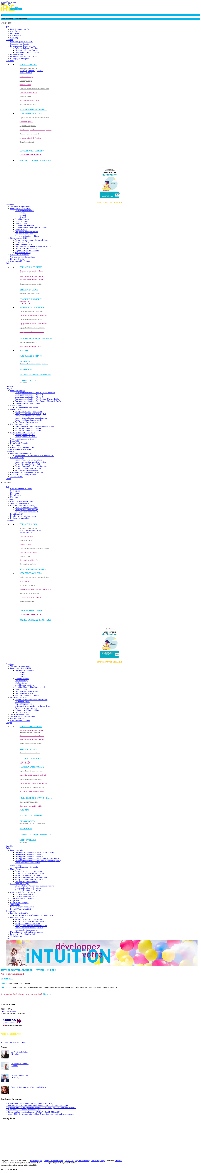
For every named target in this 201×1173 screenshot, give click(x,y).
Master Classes (15, 409)
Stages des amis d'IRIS (31, 114)
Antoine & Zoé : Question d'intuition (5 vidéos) (28, 1087)
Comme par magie (26, 81)
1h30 (21, 303)
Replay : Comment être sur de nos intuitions (31, 418)
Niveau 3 (40, 71)
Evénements (10, 451)
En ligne (9, 263)
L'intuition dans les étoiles (28, 93)
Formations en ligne (17, 391)
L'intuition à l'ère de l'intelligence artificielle (34, 89)
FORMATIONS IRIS (28, 65)
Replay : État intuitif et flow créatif (31, 319)
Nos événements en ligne (19, 424)
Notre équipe (15, 31)
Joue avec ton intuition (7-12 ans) (27, 236)
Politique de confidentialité (53, 1161)
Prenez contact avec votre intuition (27, 403)
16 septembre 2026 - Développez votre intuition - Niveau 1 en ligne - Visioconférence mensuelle (41, 1108)
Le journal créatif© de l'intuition (30, 138)
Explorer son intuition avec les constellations (34, 118)
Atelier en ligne (16, 405)
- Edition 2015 (24, 342)
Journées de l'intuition (36, 338)
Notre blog (14, 38)
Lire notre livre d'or (31, 155)
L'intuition (9, 40)
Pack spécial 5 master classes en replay (32, 332)
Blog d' (24, 350)
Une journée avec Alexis (27, 104)
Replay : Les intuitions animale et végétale (33, 315)
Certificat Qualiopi (98, 1161)
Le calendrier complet (32, 151)
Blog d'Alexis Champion (31, 356)
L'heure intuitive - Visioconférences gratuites (26, 472)
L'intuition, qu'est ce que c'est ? (21, 42)
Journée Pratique (26, 73)
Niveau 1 (23, 71)
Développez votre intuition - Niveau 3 (29, 397)
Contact (8, 479)
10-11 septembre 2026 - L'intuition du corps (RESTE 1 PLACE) (29, 1103)
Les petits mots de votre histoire (26, 407)
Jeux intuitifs (26, 369)
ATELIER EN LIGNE (29, 290)
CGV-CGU (69, 1161)
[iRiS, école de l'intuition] (11, 11)
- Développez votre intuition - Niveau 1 (32, 271)
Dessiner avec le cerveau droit (29, 134)
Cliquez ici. (46, 994)
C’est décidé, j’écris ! (22, 242)
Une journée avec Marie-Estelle (30, 100)
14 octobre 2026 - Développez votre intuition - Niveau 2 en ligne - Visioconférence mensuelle (40, 1114)
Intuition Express (25, 85)
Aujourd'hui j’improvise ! (24, 244)
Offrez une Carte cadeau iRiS (35, 160)
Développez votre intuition (28, 69)
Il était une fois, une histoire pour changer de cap (36, 130)
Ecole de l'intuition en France (21, 29)
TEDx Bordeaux (16, 477)
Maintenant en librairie (109, 202)
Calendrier (9, 386)
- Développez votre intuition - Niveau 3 (32, 279)
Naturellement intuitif (27, 142)
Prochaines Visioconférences (20, 454)
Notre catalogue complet (33, 110)
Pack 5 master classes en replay (26, 422)
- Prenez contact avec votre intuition (31, 284)
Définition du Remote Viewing (26, 48)
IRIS (7, 27)
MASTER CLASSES (32, 307)
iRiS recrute (14, 33)
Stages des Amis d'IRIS (18, 238)
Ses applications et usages (19, 44)
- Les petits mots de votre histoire (30, 293)
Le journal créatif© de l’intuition (27, 251)
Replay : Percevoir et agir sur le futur (31, 311)
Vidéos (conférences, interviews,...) (23, 439)
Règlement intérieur (82, 1161)
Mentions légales (36, 1161)
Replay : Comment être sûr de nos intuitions (33, 324)
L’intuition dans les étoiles (24, 225)
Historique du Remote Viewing (26, 50)
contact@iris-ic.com (8, 2)
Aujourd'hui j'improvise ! (28, 126)
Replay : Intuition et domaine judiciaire (32, 328)
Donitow (118, 1161)
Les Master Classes (17, 458)
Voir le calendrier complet (19, 255)
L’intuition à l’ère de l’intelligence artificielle (31, 227)
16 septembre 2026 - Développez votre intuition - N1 (34, 456)
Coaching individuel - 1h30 (25, 435)
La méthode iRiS (16, 54)
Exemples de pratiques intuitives (35, 375)
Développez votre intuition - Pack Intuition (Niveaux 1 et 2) (37, 399)
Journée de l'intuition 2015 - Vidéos (28, 428)
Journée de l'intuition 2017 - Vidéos (28, 430)
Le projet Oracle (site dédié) (20, 449)
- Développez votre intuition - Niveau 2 (32, 276)
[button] (6, 23)
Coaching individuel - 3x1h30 (26, 437)
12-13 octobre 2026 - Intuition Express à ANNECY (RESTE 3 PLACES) (33, 1112)
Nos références (15, 35)
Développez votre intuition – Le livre (23, 56)
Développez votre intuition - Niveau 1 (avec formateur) (35, 393)
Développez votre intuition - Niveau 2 (29, 395)
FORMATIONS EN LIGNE (31, 267)
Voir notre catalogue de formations (13, 1042)
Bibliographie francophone (20, 59)
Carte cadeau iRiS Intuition (20, 261)
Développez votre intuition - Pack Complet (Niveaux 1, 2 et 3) (38, 401)
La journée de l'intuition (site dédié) (23, 475)
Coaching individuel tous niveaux (22, 433)
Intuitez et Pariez (25, 97)
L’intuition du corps (22, 219)
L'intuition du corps (26, 77)
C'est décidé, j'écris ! (26, 122)
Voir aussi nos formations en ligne (22, 257)
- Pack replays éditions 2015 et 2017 (31, 346)
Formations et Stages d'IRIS (20, 209)
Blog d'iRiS (14, 441)
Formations (10, 61)
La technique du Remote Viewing (22, 46)
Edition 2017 (34, 342)
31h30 (27, 303)
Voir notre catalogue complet (20, 207)
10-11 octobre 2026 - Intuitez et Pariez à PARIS (23, 1110)
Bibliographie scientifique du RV (27, 52)
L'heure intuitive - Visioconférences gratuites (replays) (34, 426)
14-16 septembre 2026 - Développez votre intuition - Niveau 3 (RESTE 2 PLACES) (37, 1106)
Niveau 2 (31, 71)
